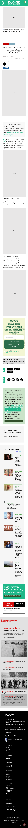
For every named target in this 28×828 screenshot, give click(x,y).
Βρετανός (17, 369)
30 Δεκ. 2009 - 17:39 (8, 56)
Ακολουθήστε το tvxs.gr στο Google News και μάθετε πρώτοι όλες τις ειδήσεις (13, 361)
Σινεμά (7, 773)
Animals (8, 785)
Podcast (8, 758)
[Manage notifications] (24, 824)
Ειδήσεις (9, 745)
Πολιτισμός (9, 771)
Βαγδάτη (10, 369)
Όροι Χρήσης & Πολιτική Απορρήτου (14, 735)
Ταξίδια (7, 793)
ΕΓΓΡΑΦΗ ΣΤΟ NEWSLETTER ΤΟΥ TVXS (14, 344)
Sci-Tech (8, 757)
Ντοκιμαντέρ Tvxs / (12, 628)
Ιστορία (8, 800)
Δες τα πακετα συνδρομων (12, 595)
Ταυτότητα (8, 732)
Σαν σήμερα (9, 803)
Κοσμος (12, 44)
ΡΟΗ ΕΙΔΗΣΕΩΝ (8, 604)
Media (7, 751)
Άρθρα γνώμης (9, 765)
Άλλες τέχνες (9, 779)
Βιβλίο (7, 777)
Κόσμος (8, 749)
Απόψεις (9, 763)
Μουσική (8, 776)
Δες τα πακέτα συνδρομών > (13, 421)
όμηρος (10, 371)
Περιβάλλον (9, 755)
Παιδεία (8, 791)
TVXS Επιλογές (11, 810)
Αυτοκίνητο (9, 790)
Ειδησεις (5, 44)
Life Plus (9, 783)
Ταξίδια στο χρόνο (10, 806)
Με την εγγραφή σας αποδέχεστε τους (13, 351)
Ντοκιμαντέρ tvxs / (9, 661)
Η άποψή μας (9, 766)
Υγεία (7, 752)
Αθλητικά (8, 754)
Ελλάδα (7, 747)
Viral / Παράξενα (10, 788)
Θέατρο (7, 774)
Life (7, 787)
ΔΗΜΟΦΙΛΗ (19, 603)
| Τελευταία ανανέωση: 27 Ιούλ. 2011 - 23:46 (14, 59)
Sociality (18, 825)
